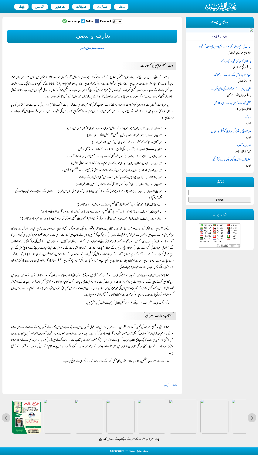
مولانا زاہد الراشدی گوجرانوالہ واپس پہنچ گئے (231, 160)
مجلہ (121, 7)
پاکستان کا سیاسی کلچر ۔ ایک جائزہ (236, 61)
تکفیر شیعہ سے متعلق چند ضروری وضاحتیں (232, 103)
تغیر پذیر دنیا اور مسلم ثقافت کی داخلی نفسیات (230, 90)
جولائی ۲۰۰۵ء (219, 22)
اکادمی (39, 7)
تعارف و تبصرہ (170, 385)
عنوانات (81, 7)
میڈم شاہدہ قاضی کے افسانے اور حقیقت (232, 75)
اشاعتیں (60, 7)
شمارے (102, 7)
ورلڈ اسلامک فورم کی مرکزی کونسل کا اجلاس (231, 132)
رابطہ (21, 7)
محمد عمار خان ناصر (92, 48)
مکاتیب (247, 118)
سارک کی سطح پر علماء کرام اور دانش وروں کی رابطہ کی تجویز (225, 47)
